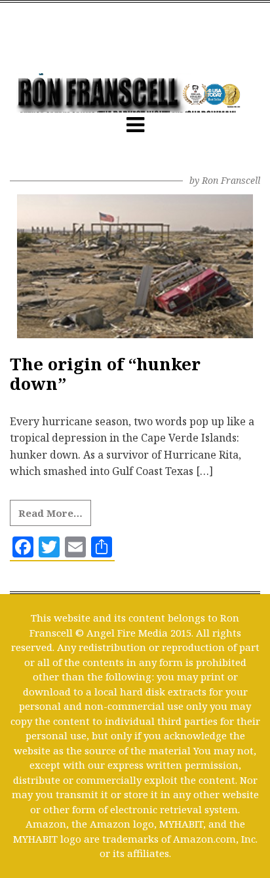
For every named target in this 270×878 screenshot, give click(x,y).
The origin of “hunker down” (105, 373)
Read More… (50, 512)
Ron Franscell (231, 180)
